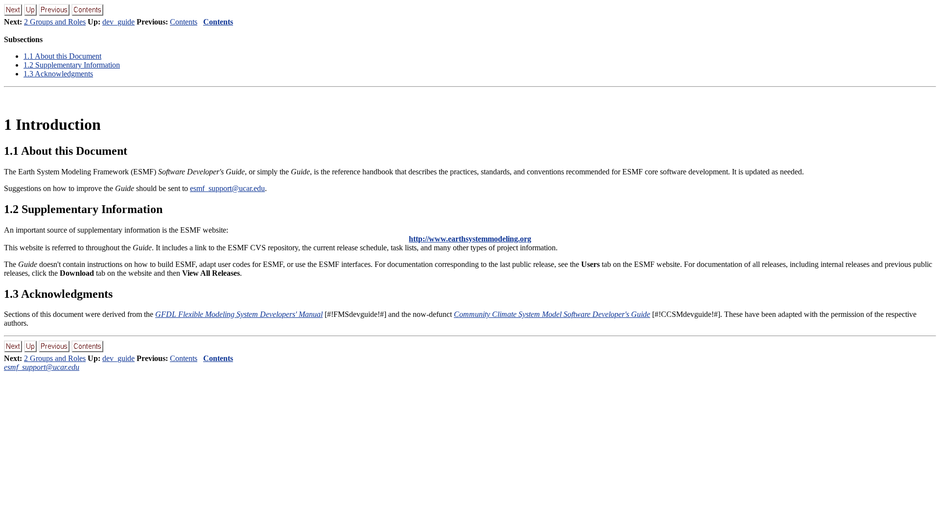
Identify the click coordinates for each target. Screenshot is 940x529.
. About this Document (62, 56)
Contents (183, 22)
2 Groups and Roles (55, 22)
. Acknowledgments (58, 74)
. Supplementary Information (72, 65)
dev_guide (118, 22)
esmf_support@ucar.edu (227, 188)
